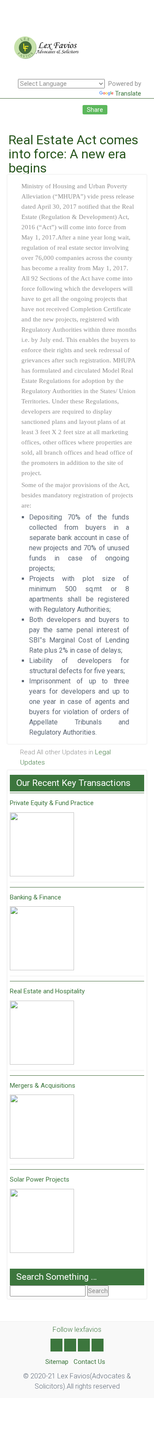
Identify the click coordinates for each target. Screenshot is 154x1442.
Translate (128, 93)
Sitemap (56, 1362)
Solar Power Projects (39, 1179)
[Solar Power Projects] (42, 1221)
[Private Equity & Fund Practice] (42, 844)
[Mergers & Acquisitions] (42, 1127)
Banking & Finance (35, 897)
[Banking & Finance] (42, 938)
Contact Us (89, 1362)
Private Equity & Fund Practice (52, 803)
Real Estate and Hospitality (47, 991)
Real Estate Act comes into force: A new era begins (73, 153)
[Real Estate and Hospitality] (42, 1033)
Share (95, 109)
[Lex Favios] (43, 51)
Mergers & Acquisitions (42, 1085)
